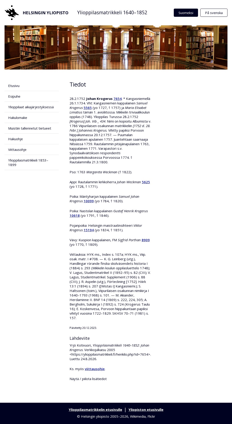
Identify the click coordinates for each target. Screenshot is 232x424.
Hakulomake (17, 117)
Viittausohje (17, 149)
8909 (146, 240)
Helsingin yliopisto (45, 12)
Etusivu (13, 85)
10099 (89, 201)
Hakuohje (15, 139)
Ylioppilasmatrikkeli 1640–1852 (112, 12)
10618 (75, 215)
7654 (118, 98)
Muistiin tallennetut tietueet (29, 128)
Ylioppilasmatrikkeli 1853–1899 (28, 162)
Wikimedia (138, 416)
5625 (146, 182)
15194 (89, 230)
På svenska (214, 12)
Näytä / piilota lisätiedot (88, 378)
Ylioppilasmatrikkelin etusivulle (95, 409)
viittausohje (95, 368)
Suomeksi (186, 12)
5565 (88, 107)
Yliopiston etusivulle (145, 409)
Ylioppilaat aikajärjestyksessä (31, 107)
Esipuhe (14, 96)
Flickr (151, 416)
